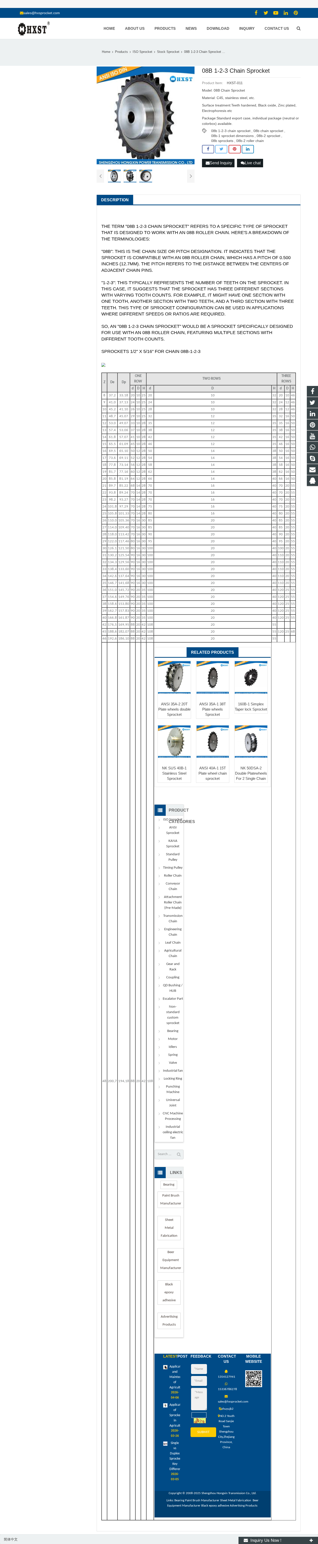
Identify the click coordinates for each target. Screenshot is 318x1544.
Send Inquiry (221, 163)
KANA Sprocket (172, 843)
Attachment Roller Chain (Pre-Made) (173, 902)
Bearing (172, 1031)
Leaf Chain (173, 943)
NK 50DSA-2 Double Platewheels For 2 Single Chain (251, 773)
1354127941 (226, 1376)
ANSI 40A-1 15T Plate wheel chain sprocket (213, 773)
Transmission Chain (173, 918)
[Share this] (208, 149)
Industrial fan (173, 1071)
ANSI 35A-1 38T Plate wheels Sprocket (212, 709)
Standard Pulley (173, 857)
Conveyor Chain (173, 886)
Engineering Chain (173, 932)
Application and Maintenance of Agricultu (178, 1377)
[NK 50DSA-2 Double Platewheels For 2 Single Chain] (251, 741)
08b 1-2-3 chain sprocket (230, 131)
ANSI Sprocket (172, 830)
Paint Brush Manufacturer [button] (170, 1199)
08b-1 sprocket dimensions (232, 136)
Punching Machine (173, 1089)
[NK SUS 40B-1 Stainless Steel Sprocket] (174, 741)
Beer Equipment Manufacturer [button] (170, 1260)
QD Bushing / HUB (173, 988)
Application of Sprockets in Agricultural (177, 1415)
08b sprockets (222, 141)
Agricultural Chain (172, 953)
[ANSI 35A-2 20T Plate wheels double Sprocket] (174, 677)
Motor (173, 1039)
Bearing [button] (168, 1185)
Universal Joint (173, 1102)
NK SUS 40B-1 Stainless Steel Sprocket (174, 773)
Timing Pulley (173, 868)
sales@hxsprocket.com (41, 13)
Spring (173, 1055)
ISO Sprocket (172, 820)
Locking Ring (173, 1079)
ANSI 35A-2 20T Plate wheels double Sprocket (174, 709)
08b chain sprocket (268, 131)
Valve (173, 1063)
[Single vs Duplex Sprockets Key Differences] (165, 1444)
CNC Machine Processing (173, 1116)
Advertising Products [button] (169, 1321)
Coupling (172, 977)
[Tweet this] (221, 149)
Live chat (253, 163)
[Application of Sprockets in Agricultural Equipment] (165, 1406)
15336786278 (227, 1389)
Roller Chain (173, 876)
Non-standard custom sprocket (173, 1015)
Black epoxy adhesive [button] (169, 1292)
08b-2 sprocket (268, 136)
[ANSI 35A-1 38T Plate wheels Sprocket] (213, 677)
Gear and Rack (173, 966)
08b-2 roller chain (250, 141)
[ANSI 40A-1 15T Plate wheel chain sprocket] (213, 741)
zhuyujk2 (228, 1408)
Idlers (173, 1047)
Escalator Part (173, 999)
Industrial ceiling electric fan (173, 1132)
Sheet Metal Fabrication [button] (169, 1228)
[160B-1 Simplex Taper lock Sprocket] (251, 677)
